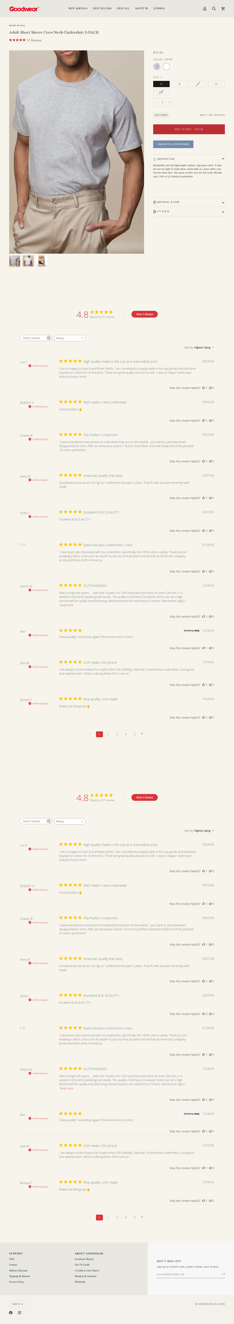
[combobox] (70, 338)
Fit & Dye (163, 211)
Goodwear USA (208, 1304)
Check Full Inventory (173, 144)
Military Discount (18, 1270)
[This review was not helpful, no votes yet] (210, 388)
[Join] (222, 1274)
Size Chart (161, 115)
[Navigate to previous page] (90, 733)
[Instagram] (19, 1312)
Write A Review (144, 314)
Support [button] (16, 1253)
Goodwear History (84, 1259)
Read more (66, 605)
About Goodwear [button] (89, 1253)
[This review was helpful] (203, 617)
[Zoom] (76, 152)
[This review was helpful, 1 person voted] (203, 388)
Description (166, 159)
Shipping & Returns (19, 1276)
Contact (13, 1264)
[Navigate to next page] (143, 733)
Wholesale (80, 1282)
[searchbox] (32, 338)
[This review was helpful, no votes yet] (203, 531)
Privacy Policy (16, 1282)
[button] (123, 8)
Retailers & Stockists (85, 1276)
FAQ (11, 1259)
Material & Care (168, 202)
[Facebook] (10, 1312)
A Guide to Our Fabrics (87, 1270)
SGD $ (16, 1304)
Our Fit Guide (82, 1264)
